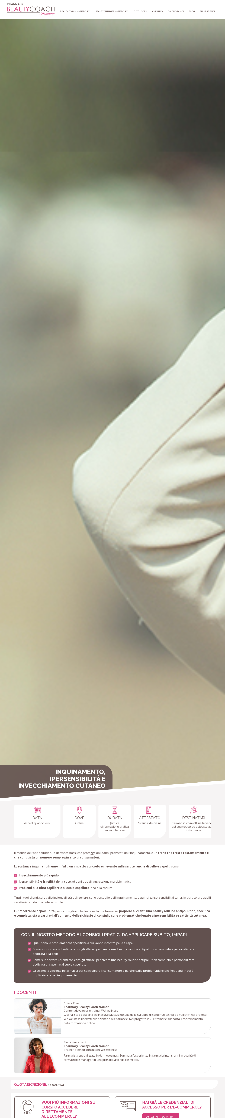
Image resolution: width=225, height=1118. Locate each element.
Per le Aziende (207, 11)
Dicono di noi (176, 11)
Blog (192, 11)
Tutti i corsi (140, 11)
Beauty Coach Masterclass (75, 11)
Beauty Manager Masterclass (112, 11)
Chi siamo (157, 11)
